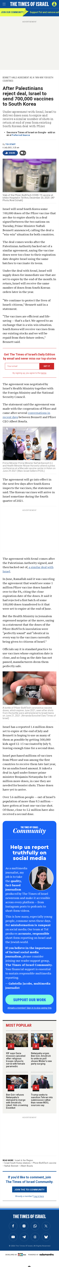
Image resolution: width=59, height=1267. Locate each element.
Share (12, 153)
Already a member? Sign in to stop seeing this (29, 1007)
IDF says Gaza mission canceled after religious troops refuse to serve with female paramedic (15, 1060)
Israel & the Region (24, 1160)
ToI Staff (10, 144)
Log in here (39, 1196)
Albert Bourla (26, 1166)
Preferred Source (20, 135)
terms (43, 373)
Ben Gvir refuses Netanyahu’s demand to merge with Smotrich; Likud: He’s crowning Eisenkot (17, 1101)
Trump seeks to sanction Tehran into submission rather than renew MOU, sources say (42, 1100)
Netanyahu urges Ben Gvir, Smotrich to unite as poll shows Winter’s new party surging (41, 1058)
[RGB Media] (22, 1254)
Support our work (29, 999)
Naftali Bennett (11, 1166)
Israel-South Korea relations (17, 1163)
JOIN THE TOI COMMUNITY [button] (29, 1189)
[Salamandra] (46, 1254)
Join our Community (12, 12)
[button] (54, 4)
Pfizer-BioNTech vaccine (44, 1163)
